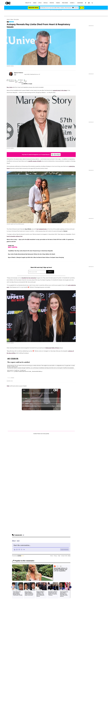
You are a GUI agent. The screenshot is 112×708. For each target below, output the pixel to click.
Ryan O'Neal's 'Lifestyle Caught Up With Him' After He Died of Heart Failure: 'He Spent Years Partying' (36, 257)
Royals (46, 2)
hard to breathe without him (14, 236)
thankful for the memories (29, 277)
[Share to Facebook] (11, 80)
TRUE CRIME (65, 2)
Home (8, 19)
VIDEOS (58, 2)
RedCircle (12, 377)
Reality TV (28, 2)
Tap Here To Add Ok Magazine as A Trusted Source (36, 154)
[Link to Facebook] (85, 2)
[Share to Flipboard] (20, 80)
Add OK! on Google (27, 83)
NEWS (34, 2)
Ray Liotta (16, 19)
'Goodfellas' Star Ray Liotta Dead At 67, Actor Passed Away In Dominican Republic (30, 250)
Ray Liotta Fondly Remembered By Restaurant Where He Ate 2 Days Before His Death (31, 254)
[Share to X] (16, 80)
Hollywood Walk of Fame (52, 347)
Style (39, 2)
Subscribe (80, 2)
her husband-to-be (41, 229)
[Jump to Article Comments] (7, 80)
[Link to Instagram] (89, 2)
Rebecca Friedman (18, 72)
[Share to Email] (25, 80)
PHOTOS (52, 2)
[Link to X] (92, 2)
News (12, 19)
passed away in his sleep (60, 90)
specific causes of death (34, 161)
